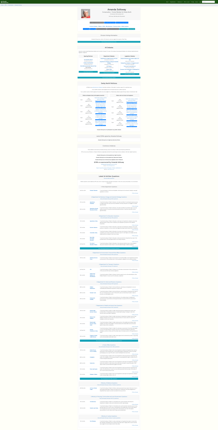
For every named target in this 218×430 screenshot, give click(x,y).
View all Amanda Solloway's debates (109, 77)
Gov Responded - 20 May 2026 (100, 119)
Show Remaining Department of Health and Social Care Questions (109, 340)
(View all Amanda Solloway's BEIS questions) (109, 198)
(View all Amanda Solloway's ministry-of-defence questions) (109, 384)
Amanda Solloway (18, 5)
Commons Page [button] (86, 29)
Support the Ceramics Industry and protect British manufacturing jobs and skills (101, 99)
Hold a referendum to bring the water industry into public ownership (132, 118)
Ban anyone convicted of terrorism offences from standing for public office (101, 105)
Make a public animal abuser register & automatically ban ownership (100, 123)
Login (200, 1)
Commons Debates (93, 26)
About (196, 1)
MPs (6, 5)
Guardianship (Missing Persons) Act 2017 (109, 164)
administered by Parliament (97, 87)
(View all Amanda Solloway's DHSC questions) (109, 307)
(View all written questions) (109, 178)
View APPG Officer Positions (110, 22)
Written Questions (125, 26)
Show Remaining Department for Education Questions (109, 248)
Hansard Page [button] (92, 29)
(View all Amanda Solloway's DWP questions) (109, 283)
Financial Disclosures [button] (123, 29)
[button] (88, 59)
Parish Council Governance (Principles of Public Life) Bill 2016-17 (109, 168)
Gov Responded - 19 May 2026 (101, 125)
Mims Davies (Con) (111, 169)
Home (2, 5)
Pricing (192, 1)
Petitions (100, 26)
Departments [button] (173, 1)
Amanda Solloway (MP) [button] (102, 29)
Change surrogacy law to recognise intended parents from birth (100, 117)
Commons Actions (117, 26)
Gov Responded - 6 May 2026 (100, 107)
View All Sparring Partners (88, 71)
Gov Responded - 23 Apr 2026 (132, 120)
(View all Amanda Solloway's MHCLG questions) (109, 398)
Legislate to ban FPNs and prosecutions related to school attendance (101, 111)
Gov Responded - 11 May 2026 (101, 101)
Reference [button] (180, 1)
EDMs (104, 26)
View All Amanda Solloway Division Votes (109, 41)
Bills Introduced (109, 26)
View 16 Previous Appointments (122, 22)
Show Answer (135, 193)
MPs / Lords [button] (186, 1)
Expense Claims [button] (132, 29)
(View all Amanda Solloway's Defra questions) (109, 254)
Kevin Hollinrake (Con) (111, 165)
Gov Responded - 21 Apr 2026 (101, 113)
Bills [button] (167, 1)
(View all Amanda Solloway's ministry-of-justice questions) (109, 417)
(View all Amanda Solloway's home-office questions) (109, 346)
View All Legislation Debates (130, 74)
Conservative (10, 5)
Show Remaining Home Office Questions (109, 378)
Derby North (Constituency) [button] (113, 29)
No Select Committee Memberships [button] (96, 22)
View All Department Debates (109, 72)
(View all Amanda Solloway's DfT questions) (109, 266)
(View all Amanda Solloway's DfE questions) (109, 217)
